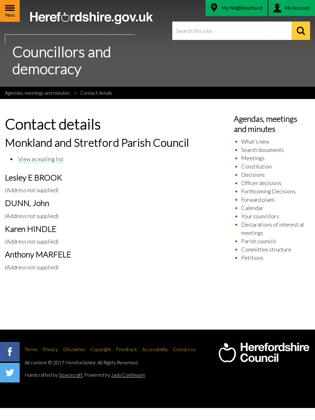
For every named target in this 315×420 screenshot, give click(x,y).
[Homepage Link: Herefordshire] (264, 352)
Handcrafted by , (54, 375)
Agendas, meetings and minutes (37, 93)
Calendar (252, 207)
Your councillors (260, 216)
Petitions (252, 257)
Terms (31, 349)
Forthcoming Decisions (268, 191)
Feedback (126, 349)
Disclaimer (74, 349)
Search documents (262, 149)
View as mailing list (40, 159)
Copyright (100, 349)
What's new (255, 141)
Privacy (50, 349)
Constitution (256, 166)
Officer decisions (261, 183)
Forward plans (258, 199)
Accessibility (155, 349)
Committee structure (266, 249)
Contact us (184, 349)
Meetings (253, 158)
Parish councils (258, 241)
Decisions (253, 174)
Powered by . (115, 375)
